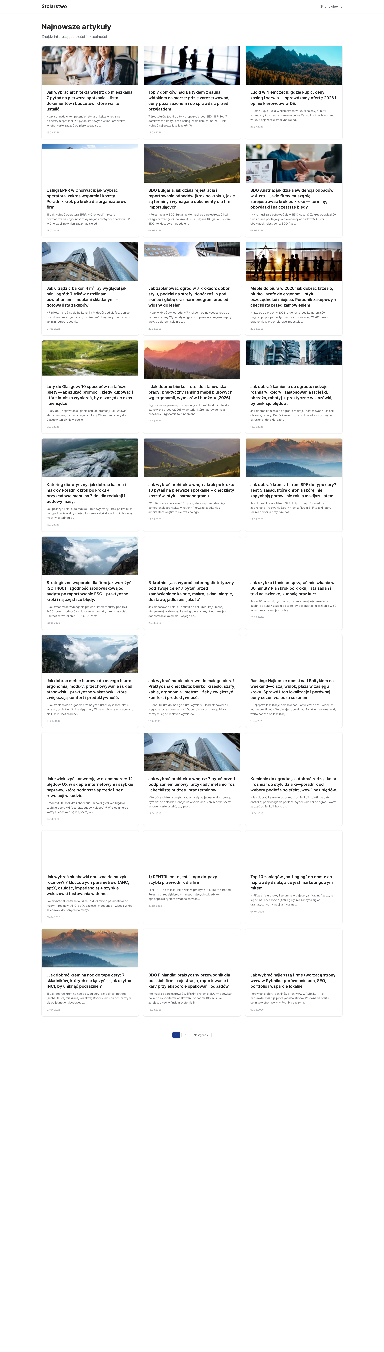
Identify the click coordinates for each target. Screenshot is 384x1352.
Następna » (201, 1035)
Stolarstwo (54, 6)
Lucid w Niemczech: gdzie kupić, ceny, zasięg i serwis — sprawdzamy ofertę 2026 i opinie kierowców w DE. (293, 98)
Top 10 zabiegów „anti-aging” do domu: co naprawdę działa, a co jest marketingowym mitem (291, 882)
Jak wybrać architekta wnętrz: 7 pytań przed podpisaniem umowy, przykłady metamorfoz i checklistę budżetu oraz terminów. (191, 784)
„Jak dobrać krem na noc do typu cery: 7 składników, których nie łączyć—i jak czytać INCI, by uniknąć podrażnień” (89, 981)
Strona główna (331, 6)
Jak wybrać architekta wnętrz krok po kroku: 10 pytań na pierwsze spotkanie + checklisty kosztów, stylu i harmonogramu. (191, 490)
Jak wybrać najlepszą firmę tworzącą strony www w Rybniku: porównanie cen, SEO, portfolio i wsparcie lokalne (293, 981)
